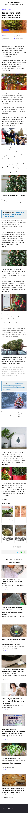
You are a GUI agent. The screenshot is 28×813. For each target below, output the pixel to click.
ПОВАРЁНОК (14, 2)
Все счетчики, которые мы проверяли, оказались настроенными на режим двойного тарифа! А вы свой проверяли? (13, 730)
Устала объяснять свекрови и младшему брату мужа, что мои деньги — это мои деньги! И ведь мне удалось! (12, 700)
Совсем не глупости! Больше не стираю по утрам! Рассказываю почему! (12, 581)
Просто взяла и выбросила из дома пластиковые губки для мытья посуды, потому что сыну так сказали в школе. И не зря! (13, 642)
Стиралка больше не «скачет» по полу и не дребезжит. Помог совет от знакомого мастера (13, 671)
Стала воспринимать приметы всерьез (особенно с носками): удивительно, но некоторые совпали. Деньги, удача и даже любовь (12, 611)
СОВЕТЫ (6, 30)
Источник (4, 499)
